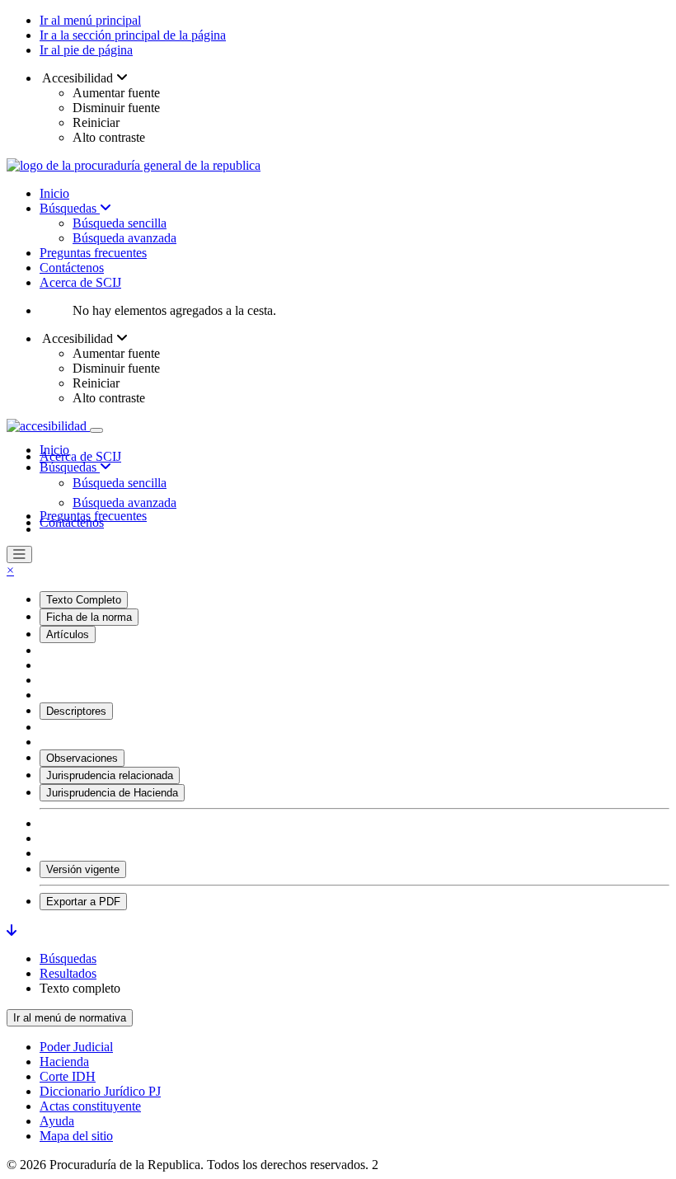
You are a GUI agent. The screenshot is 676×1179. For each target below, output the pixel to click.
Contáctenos (72, 268)
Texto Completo (83, 600)
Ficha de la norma (89, 617)
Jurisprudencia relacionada (109, 775)
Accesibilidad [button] (78, 78)
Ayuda (57, 1121)
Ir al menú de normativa (69, 1018)
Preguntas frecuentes (93, 253)
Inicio (54, 193)
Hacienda (64, 1062)
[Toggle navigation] (96, 430)
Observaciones (82, 758)
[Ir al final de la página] (11, 930)
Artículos (67, 634)
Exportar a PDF (83, 901)
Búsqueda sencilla (120, 223)
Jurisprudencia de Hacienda (112, 793)
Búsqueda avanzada (124, 238)
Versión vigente (83, 869)
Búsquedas (70, 208)
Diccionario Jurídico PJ (100, 1091)
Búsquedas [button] (70, 467)
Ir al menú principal (90, 20)
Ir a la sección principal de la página (133, 35)
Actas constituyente (90, 1106)
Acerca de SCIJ (80, 282)
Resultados (68, 973)
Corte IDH (68, 1076)
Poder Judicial (76, 1047)
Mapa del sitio (76, 1136)
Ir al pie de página (86, 50)
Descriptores (76, 711)
